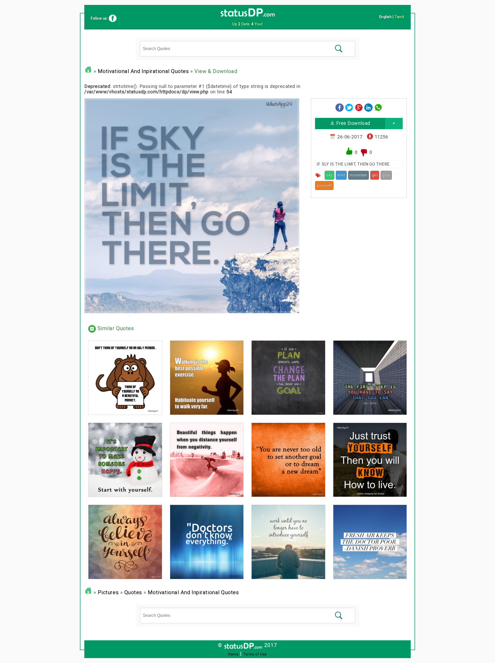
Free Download (352, 123)
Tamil (399, 17)
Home (233, 654)
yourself (324, 185)
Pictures (108, 592)
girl (374, 175)
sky (329, 175)
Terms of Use (255, 654)
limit (341, 175)
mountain (358, 175)
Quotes (133, 592)
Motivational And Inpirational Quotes (143, 71)
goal (386, 175)
